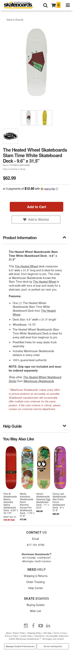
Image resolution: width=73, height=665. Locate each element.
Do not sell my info (53, 646)
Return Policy (19, 632)
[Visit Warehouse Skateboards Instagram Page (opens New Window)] (26, 626)
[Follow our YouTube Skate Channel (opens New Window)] (41, 626)
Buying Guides (36, 605)
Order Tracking (35, 582)
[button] (36, 189)
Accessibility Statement (57, 635)
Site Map (47, 632)
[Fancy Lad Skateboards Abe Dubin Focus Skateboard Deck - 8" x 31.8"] (60, 483)
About (8, 632)
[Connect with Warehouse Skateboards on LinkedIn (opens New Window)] (48, 626)
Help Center (35, 588)
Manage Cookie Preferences (20, 646)
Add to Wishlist (38, 219)
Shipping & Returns (35, 576)
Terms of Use (59, 632)
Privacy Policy (11, 635)
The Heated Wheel (26, 266)
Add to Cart (36, 206)
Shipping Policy (34, 632)
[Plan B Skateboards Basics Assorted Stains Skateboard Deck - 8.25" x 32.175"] (11, 483)
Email (35, 539)
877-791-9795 (35, 545)
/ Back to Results (14, 19)
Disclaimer (40, 635)
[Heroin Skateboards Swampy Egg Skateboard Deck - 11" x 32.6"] (43, 483)
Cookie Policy (26, 635)
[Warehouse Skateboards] (20, 5)
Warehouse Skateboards (39, 381)
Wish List (35, 611)
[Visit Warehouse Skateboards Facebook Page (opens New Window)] (33, 626)
